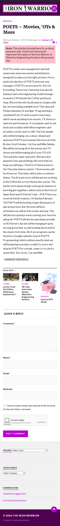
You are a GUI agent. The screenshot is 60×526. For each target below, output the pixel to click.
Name (7, 357)
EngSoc (7, 21)
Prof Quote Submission (14, 500)
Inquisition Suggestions (14, 493)
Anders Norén (21, 520)
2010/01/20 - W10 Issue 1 (16, 259)
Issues (7, 450)
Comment (9, 323)
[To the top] (54, 509)
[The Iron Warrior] (30, 8)
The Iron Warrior (26, 515)
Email (7, 373)
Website (7, 389)
